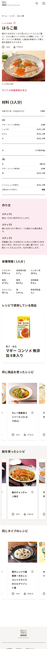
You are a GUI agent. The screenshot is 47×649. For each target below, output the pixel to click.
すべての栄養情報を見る (14, 90)
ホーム (4, 16)
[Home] (11, 3)
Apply (36, 4)
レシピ (12, 16)
